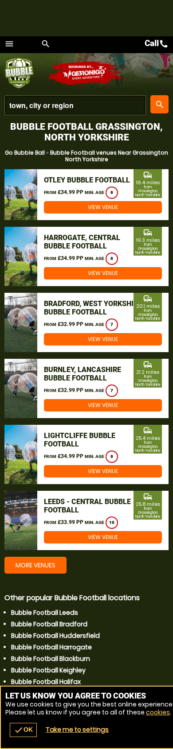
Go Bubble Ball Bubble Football (25, 73)
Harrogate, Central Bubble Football (82, 241)
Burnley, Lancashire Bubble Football (82, 373)
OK (23, 730)
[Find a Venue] (75, 105)
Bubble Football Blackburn (50, 658)
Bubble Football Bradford (49, 624)
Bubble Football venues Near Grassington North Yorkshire (109, 156)
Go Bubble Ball (25, 152)
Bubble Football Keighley (48, 670)
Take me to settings (77, 729)
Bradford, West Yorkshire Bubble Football (93, 307)
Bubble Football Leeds (44, 612)
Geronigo (85, 73)
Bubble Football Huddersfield (55, 635)
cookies (158, 712)
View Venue (103, 207)
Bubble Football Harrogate (51, 647)
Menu (9, 44)
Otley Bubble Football (87, 180)
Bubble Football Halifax (46, 681)
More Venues (35, 565)
